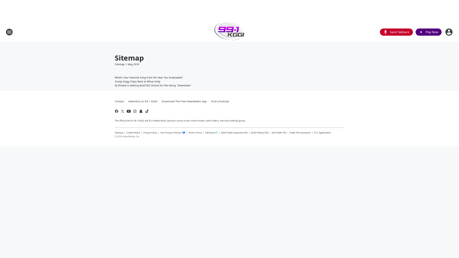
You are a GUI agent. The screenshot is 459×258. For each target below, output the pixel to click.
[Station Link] (229, 32)
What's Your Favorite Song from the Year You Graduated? (149, 77)
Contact (119, 101)
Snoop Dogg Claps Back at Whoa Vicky (137, 81)
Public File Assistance (300, 132)
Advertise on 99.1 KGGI (142, 101)
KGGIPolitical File (259, 132)
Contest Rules (133, 132)
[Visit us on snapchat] (141, 111)
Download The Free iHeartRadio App (184, 101)
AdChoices (210, 132)
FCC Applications (322, 132)
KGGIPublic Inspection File (234, 132)
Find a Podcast (220, 101)
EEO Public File (279, 132)
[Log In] (449, 32)
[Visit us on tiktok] (147, 111)
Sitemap (120, 64)
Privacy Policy (150, 132)
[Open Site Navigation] (9, 32)
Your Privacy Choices (170, 132)
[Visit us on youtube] (129, 111)
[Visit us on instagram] (135, 111)
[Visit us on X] (122, 111)
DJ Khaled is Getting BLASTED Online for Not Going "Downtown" (153, 85)
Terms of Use (195, 132)
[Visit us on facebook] (116, 111)
